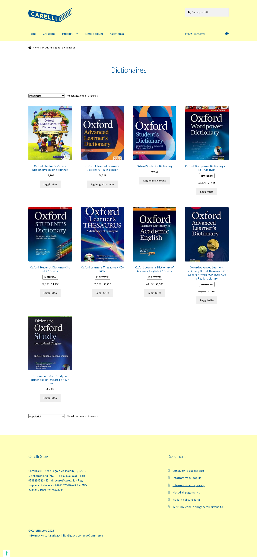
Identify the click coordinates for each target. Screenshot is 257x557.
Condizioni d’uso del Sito (188, 470)
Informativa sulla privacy (189, 485)
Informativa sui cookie (187, 478)
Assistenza (117, 34)
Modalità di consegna (186, 499)
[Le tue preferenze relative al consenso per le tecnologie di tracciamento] (6, 553)
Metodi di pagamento (186, 492)
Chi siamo (49, 34)
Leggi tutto (50, 184)
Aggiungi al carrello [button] (102, 184)
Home (32, 34)
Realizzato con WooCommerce (83, 535)
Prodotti (67, 34)
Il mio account (94, 34)
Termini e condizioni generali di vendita (198, 507)
